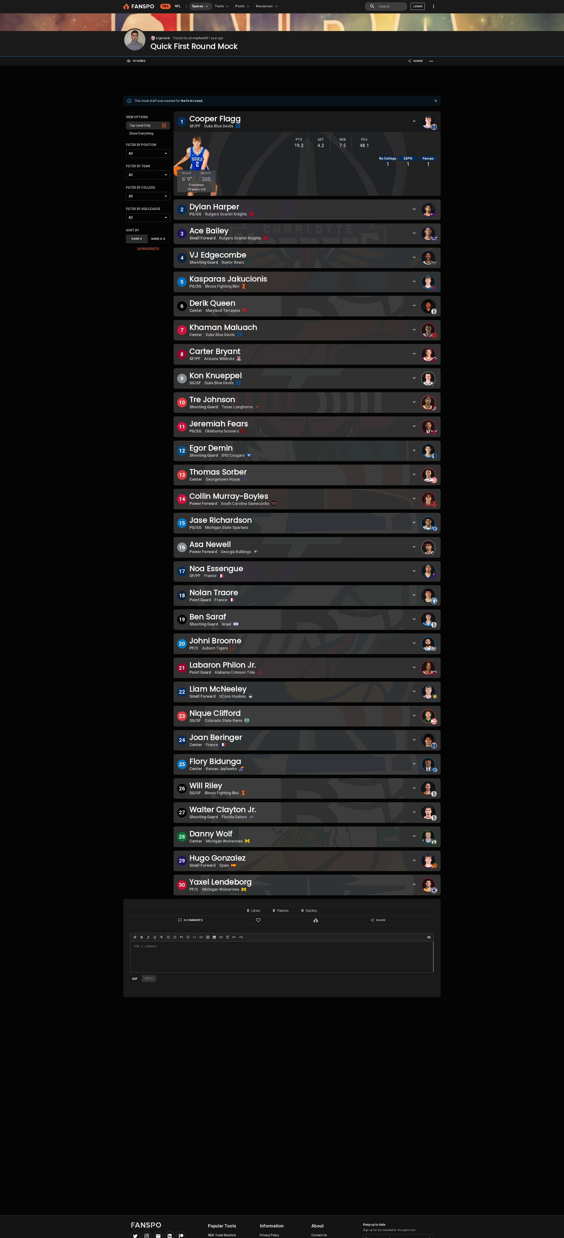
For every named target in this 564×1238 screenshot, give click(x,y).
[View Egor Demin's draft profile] (428, 451)
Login (417, 6)
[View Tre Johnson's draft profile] (428, 402)
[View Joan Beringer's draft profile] (428, 740)
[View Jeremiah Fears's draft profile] (428, 427)
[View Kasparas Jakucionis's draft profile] (428, 282)
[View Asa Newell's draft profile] (428, 547)
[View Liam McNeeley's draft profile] (428, 692)
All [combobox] (131, 153)
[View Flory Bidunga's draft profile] (428, 764)
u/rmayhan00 (198, 38)
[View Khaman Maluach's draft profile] (428, 330)
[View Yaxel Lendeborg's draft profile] (428, 885)
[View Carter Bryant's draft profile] (428, 354)
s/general (163, 38)
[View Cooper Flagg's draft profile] (428, 122)
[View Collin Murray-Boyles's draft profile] (428, 499)
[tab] (200, 6)
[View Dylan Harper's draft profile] (428, 209)
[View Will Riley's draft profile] (428, 789)
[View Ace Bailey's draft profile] (428, 234)
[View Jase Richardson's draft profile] (428, 523)
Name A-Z (158, 238)
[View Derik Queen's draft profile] (428, 306)
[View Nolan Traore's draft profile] (428, 596)
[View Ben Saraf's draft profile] (428, 620)
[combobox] (391, 6)
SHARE (418, 61)
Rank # (137, 238)
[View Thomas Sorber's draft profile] (428, 475)
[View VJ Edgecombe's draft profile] (428, 258)
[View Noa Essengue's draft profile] (428, 571)
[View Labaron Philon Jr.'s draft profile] (428, 668)
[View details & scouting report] (414, 209)
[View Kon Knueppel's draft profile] (428, 379)
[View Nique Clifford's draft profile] (428, 716)
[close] (436, 101)
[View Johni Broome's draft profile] (428, 644)
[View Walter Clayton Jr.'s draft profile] (428, 813)
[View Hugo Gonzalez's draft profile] (428, 861)
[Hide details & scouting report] (414, 121)
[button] (148, 125)
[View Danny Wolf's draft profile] (428, 837)
